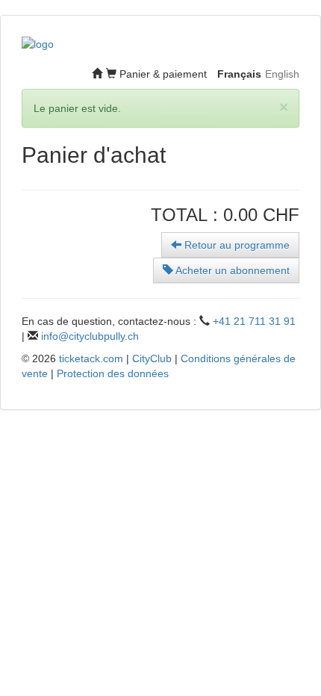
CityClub (152, 358)
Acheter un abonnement (231, 270)
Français (239, 74)
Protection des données (113, 373)
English (282, 74)
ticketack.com (91, 358)
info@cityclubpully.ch (90, 336)
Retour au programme (235, 245)
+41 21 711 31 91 (254, 321)
